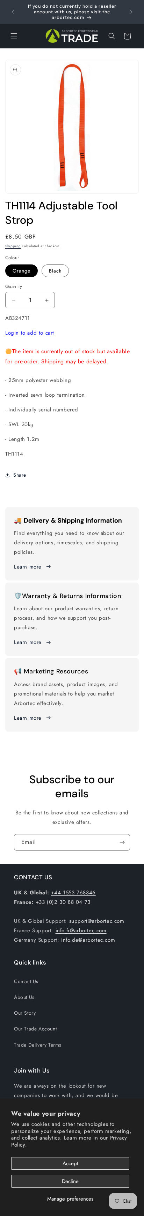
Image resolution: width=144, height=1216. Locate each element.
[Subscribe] (122, 842)
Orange (21, 270)
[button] (14, 36)
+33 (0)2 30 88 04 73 (63, 902)
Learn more (28, 567)
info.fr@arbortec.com (81, 930)
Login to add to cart (29, 333)
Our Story (25, 1012)
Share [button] (19, 474)
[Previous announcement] (13, 12)
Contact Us (26, 981)
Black (55, 270)
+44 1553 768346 (73, 892)
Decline (70, 1181)
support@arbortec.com (96, 921)
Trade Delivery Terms (38, 1044)
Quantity (13, 286)
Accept (70, 1163)
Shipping (13, 246)
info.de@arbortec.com (88, 940)
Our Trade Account (35, 1028)
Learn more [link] (28, 642)
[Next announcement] (131, 12)
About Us (24, 997)
